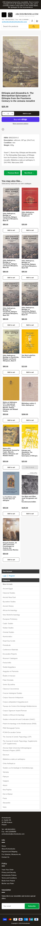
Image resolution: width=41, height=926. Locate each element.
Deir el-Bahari (7, 794)
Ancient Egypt (8, 589)
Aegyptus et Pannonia (10, 671)
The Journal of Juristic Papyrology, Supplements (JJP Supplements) (20, 742)
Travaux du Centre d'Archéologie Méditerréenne (20, 706)
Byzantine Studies (9, 602)
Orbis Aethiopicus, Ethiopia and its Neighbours (28, 214)
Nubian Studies (8, 628)
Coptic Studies (8, 623)
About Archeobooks (8, 849)
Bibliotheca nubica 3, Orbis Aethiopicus (29, 404)
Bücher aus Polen (8, 883)
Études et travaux (9, 676)
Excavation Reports (10, 654)
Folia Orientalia (8, 680)
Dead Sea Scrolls (9, 641)
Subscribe (32, 906)
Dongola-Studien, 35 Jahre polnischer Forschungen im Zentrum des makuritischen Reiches (10, 546)
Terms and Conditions (9, 878)
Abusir (5, 785)
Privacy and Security (9, 872)
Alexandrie (6, 803)
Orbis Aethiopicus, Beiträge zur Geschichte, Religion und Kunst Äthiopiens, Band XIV (10, 311)
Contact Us (5, 857)
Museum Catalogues (10, 658)
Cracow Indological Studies (12, 693)
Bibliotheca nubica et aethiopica (14, 759)
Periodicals (7, 645)
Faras (5, 798)
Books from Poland (8, 881)
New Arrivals (7, 584)
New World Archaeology (11, 615)
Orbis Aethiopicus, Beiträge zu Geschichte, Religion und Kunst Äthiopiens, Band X (11, 358)
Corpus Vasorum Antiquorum (13, 697)
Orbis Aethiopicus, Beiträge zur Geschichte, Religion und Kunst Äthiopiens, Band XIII (29, 264)
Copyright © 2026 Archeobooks (20, 923)
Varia (4, 807)
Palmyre (6, 777)
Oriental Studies (8, 632)
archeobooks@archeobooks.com (14, 22)
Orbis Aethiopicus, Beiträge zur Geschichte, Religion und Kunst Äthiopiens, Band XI (10, 217)
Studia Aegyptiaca (9, 667)
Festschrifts (7, 663)
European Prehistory (10, 619)
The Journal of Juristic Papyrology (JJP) (17, 737)
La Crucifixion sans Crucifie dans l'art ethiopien (9, 498)
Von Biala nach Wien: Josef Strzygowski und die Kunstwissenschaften (29, 499)
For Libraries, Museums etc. (11, 854)
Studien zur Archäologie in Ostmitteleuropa (18, 768)
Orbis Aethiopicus (9, 763)
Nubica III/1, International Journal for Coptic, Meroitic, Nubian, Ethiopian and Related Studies (11, 452)
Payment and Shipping (9, 851)
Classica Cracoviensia (11, 689)
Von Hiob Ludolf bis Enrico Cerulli (28, 356)
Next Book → (29, 173)
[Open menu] (4, 14)
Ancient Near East (9, 597)
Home (4, 846)
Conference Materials (10, 650)
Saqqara (6, 781)
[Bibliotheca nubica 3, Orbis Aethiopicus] (30, 389)
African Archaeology (10, 610)
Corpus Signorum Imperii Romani (15, 711)
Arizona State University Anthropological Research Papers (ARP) (17, 749)
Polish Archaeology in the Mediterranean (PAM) (19, 724)
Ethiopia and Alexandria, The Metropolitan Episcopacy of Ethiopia (29, 453)
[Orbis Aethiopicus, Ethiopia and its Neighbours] (30, 199)
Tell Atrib (6, 772)
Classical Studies (9, 593)
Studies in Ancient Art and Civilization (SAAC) (19, 719)
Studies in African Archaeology (13, 715)
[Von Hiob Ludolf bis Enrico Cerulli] (30, 341)
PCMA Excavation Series (12, 732)
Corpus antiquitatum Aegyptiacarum (15, 702)
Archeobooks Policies (9, 875)
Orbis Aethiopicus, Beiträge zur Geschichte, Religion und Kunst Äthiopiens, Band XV (29, 311)
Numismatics (7, 636)
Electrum (6, 755)
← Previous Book (12, 173)
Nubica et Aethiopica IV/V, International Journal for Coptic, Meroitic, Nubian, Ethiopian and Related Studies (10, 406)
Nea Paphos (7, 790)
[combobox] (20, 26)
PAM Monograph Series (11, 728)
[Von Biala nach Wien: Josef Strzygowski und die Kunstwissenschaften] (30, 483)
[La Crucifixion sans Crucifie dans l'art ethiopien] (11, 483)
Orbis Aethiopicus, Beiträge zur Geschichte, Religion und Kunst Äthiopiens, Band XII (10, 264)
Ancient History (8, 606)
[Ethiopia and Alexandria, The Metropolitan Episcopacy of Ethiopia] (30, 437)
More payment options (20, 123)
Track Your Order (8, 870)
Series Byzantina (9, 684)
